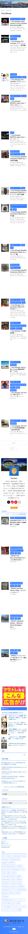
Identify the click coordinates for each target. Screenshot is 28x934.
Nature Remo (5, 883)
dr (13, 144)
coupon (21, 47)
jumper (19, 48)
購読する (6, 708)
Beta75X (21, 141)
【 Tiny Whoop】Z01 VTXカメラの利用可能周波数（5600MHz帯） (18, 428)
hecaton (11, 819)
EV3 (9, 869)
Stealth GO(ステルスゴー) (8, 889)
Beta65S (21, 162)
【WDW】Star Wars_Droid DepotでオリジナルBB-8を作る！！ (18, 558)
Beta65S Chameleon (15, 164)
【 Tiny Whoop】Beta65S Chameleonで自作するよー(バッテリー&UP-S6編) (18, 192)
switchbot (17, 893)
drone (23, 28)
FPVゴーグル (17, 110)
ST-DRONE (20, 886)
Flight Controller (21, 221)
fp (10, 110)
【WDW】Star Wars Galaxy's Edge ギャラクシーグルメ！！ (18, 590)
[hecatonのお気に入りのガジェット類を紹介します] (14, 3)
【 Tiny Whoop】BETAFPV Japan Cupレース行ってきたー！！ (18, 103)
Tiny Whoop (19, 30)
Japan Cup (20, 144)
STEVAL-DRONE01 (21, 889)
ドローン (15, 52)
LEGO (13, 879)
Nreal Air (13, 883)
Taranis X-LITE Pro (14, 315)
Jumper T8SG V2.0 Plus (8, 876)
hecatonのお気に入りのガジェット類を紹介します (14, 926)
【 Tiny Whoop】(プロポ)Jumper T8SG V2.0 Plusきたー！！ (17, 307)
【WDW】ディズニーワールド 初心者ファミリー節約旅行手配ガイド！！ (18, 657)
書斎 (20, 910)
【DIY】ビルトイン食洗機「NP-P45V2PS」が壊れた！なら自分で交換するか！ (17, 717)
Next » (14, 443)
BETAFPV (21, 107)
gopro (8, 872)
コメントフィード (6, 845)
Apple (24, 856)
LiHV (21, 198)
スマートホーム (15, 906)
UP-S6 (18, 199)
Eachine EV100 (13, 336)
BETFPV (21, 256)
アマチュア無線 (17, 374)
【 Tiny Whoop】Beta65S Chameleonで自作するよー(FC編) (18, 214)
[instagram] (12, 502)
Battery (20, 196)
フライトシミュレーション (16, 90)
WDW (8, 903)
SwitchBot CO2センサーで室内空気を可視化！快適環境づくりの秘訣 (18, 522)
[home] (19, 502)
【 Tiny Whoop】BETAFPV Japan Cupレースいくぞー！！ (18, 137)
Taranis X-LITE (21, 314)
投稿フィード (5, 843)
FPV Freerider (13, 48)
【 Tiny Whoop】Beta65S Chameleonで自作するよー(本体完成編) (18, 158)
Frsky (14, 222)
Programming (5, 886)
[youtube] (15, 502)
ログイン (3, 841)
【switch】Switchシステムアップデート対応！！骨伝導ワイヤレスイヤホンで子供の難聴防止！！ (13, 817)
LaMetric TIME (5, 879)
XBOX (11, 52)
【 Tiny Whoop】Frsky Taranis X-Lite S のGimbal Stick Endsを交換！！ (18, 23)
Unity (3, 903)
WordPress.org (5, 847)
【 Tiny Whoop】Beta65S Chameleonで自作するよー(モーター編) (18, 252)
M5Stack (19, 879)
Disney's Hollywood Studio (8, 866)
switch (10, 893)
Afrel (3, 856)
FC (16, 221)
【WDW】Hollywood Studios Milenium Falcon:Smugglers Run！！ (13, 777)
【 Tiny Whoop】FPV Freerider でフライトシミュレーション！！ (18, 81)
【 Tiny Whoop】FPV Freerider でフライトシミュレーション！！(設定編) (18, 43)
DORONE (12, 165)
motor (24, 257)
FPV (20, 87)
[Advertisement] (14, 63)
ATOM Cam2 (5, 859)
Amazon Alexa (16, 856)
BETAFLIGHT (22, 217)
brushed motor (13, 257)
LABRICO (18, 876)
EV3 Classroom (16, 869)
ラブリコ (14, 910)
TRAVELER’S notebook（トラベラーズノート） (13, 899)
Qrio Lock (13, 886)
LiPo (24, 198)
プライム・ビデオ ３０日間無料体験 (14, 786)
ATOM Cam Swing (15, 859)
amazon (9, 856)
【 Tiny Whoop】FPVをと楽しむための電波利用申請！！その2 (18, 369)
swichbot (4, 893)
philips (19, 883)
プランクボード (5, 910)
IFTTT (14, 872)
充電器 (21, 199)
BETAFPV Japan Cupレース (16, 108)
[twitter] (8, 502)
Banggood (21, 310)
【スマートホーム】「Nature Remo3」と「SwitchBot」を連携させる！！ (17, 724)
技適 (14, 317)
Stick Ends (12, 30)
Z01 (23, 222)
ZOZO (18, 903)
